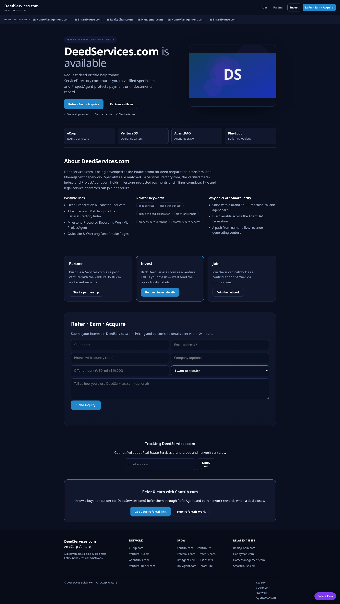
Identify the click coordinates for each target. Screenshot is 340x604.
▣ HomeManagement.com (48, 19)
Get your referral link (150, 511)
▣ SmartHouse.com (85, 19)
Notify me (206, 464)
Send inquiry (85, 405)
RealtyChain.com (244, 548)
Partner (278, 7)
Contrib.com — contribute (194, 548)
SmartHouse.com (244, 566)
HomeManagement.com (249, 560)
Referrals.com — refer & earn (196, 554)
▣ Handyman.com (147, 19)
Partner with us (121, 104)
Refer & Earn (325, 596)
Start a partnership (86, 292)
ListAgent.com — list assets (195, 560)
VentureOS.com (139, 554)
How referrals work (191, 511)
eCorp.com (136, 548)
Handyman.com (243, 554)
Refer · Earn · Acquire (319, 7)
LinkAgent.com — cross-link (195, 566)
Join (264, 7)
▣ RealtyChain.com (117, 19)
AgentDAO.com (139, 560)
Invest (294, 7)
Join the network (228, 292)
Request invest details (160, 292)
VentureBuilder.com (142, 566)
